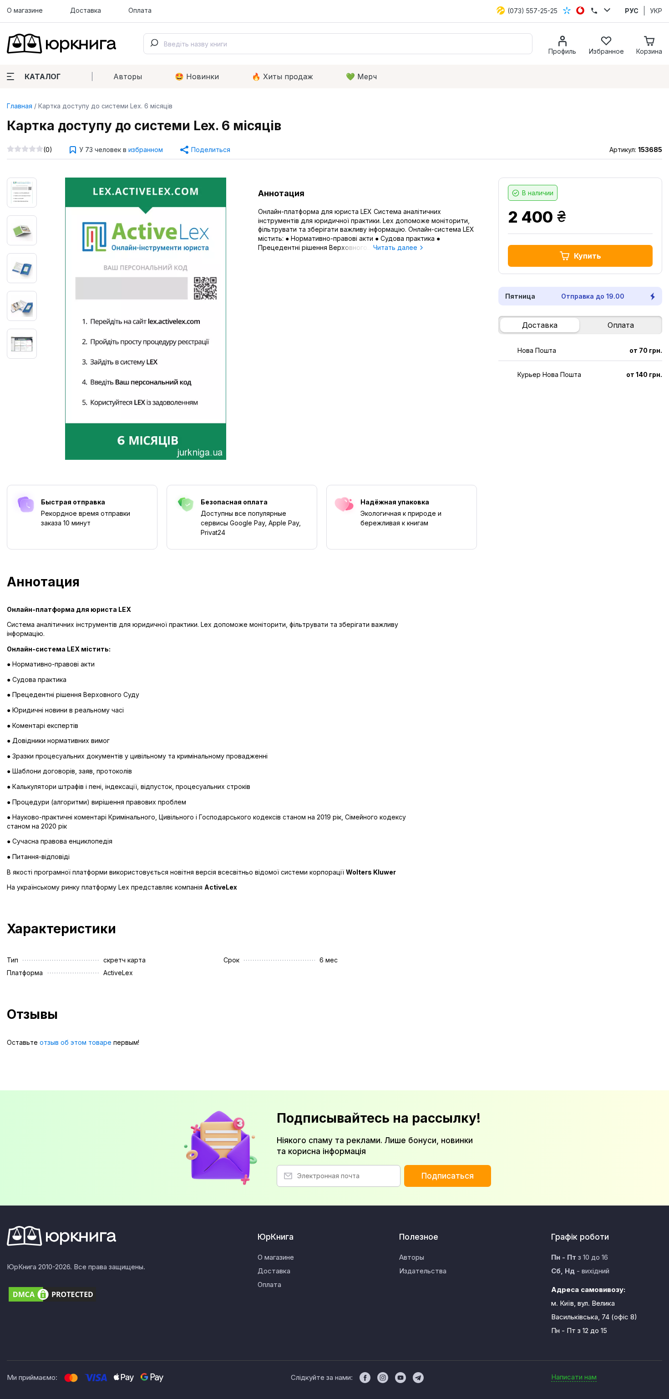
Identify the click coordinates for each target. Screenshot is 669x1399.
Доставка (85, 10)
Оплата (140, 10)
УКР (656, 11)
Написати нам (574, 1377)
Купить (587, 255)
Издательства (422, 1271)
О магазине (25, 10)
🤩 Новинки (197, 76)
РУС (632, 11)
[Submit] (154, 44)
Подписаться (447, 1175)
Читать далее (396, 247)
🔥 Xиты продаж (282, 76)
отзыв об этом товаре (76, 1042)
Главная (19, 106)
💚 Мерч (361, 76)
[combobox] (337, 43)
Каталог (43, 76)
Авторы (127, 76)
